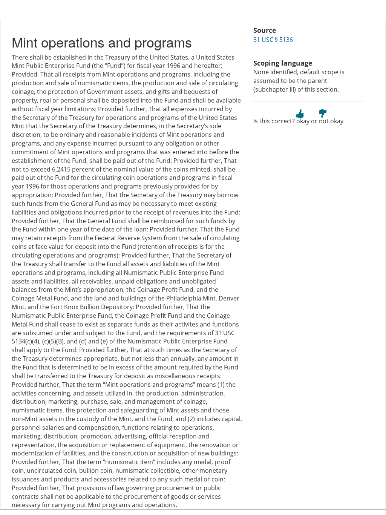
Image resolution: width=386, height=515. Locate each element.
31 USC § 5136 (273, 39)
